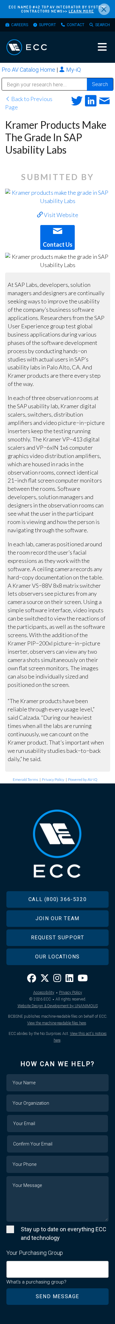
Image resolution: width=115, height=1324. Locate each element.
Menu (102, 46)
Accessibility (43, 992)
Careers (19, 25)
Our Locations (57, 957)
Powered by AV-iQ (82, 779)
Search (102, 25)
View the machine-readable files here (56, 1023)
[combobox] (57, 1269)
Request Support (57, 938)
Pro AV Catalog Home (29, 69)
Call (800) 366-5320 (57, 899)
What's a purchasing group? (36, 1282)
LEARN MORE (81, 11)
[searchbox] (10, 1266)
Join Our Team (57, 918)
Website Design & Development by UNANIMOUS (58, 1006)
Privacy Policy (53, 779)
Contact (75, 25)
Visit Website (60, 214)
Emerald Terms (25, 779)
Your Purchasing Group (34, 1252)
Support (47, 25)
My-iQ (73, 69)
